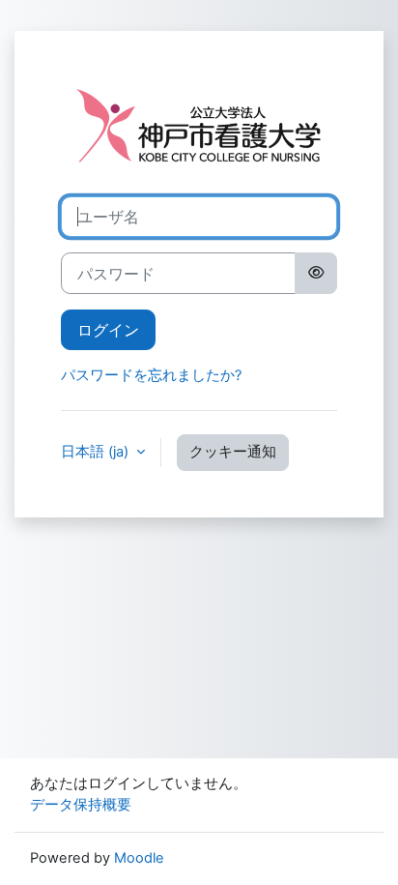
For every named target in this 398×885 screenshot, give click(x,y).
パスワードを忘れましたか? (151, 375)
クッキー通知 (232, 451)
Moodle (139, 858)
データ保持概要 (80, 804)
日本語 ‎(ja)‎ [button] (96, 451)
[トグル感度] (316, 272)
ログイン (108, 329)
